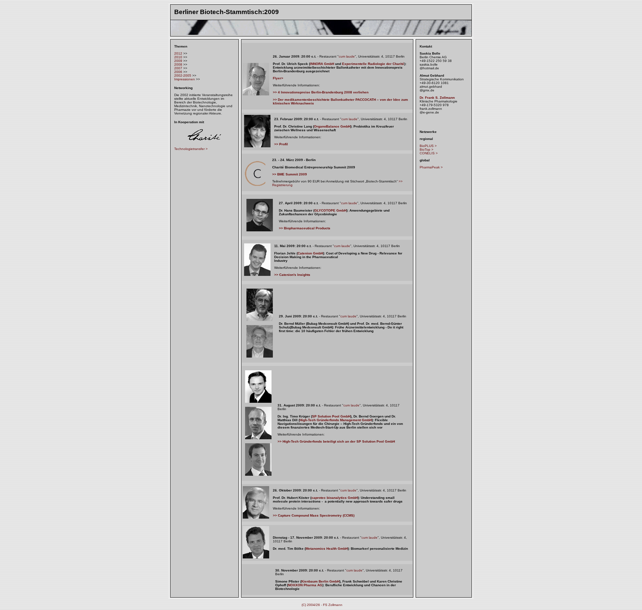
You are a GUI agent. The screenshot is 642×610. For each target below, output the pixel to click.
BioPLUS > (428, 146)
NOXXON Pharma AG (305, 585)
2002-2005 (182, 75)
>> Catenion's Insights (292, 275)
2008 (178, 64)
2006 (178, 72)
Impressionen (184, 79)
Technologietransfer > (191, 149)
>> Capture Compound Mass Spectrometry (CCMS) (313, 515)
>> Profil (281, 144)
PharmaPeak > (431, 167)
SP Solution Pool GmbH (331, 416)
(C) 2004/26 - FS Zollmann (322, 605)
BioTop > (426, 149)
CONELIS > (429, 153)
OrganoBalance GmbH (332, 126)
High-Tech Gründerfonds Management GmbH (336, 420)
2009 (178, 61)
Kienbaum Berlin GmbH (320, 581)
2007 (178, 68)
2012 (178, 53)
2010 (178, 57)
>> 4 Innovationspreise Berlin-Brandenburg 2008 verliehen (320, 92)
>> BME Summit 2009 (289, 174)
